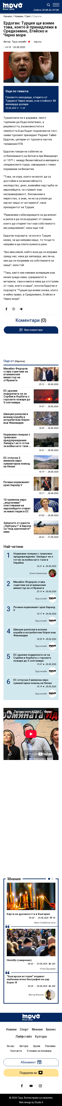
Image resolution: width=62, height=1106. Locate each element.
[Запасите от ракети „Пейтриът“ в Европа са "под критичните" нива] (46, 527)
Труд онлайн (19, 41)
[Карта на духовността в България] (31, 896)
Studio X (39, 1102)
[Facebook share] (6, 309)
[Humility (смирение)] (31, 942)
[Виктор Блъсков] (50, 994)
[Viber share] (14, 309)
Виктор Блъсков (36, 995)
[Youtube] (31, 1086)
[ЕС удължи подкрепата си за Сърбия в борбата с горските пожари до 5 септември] (46, 396)
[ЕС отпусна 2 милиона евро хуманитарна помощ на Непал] (46, 462)
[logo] (12, 6)
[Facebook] (22, 1086)
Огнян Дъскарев (47, 969)
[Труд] (31, 1017)
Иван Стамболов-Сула (44, 923)
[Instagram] (40, 1086)
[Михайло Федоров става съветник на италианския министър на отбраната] (46, 374)
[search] (48, 4)
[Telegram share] (21, 309)
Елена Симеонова (38, 573)
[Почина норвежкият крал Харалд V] (46, 484)
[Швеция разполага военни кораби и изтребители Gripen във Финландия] (46, 418)
